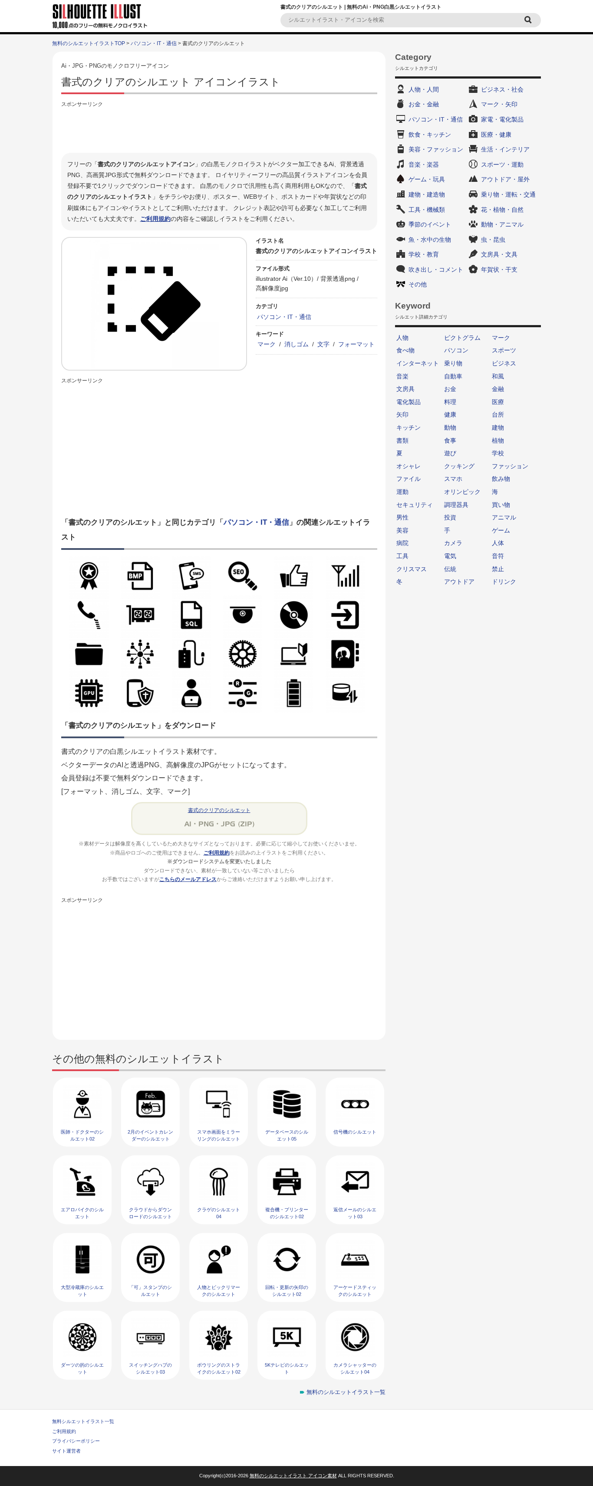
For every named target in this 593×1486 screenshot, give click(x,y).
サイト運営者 (66, 1450)
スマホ (453, 478)
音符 (498, 555)
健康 (450, 414)
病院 (402, 542)
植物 (498, 440)
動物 (450, 427)
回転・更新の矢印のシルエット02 (286, 1290)
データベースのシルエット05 (286, 1135)
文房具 (405, 388)
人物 (402, 337)
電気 (450, 555)
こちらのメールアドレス (188, 879)
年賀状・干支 (499, 269)
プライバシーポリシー (76, 1440)
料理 (450, 401)
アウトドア (459, 581)
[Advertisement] (219, 128)
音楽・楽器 (424, 164)
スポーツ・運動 (502, 164)
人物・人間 (424, 89)
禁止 (498, 568)
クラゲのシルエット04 (218, 1213)
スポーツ (504, 350)
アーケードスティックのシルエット (354, 1290)
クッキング (459, 466)
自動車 (453, 376)
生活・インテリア (505, 149)
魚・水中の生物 (430, 239)
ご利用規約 (155, 218)
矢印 (402, 414)
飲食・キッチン (430, 134)
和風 (498, 376)
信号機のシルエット (354, 1131)
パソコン (456, 350)
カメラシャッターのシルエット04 (354, 1368)
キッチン (408, 427)
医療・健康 (496, 134)
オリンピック (462, 491)
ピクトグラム (462, 337)
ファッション (510, 466)
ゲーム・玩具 (427, 179)
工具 (402, 555)
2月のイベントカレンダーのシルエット (150, 1135)
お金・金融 (424, 104)
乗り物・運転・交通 (508, 194)
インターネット (417, 363)
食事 (450, 440)
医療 (498, 401)
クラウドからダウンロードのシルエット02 (150, 1216)
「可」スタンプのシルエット (150, 1290)
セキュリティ (414, 504)
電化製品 (408, 401)
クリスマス (411, 568)
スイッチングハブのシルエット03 (150, 1368)
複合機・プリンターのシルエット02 (286, 1213)
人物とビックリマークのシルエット (218, 1290)
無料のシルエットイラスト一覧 (345, 1392)
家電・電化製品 (502, 119)
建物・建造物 (427, 194)
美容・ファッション (436, 149)
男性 (402, 517)
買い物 (501, 504)
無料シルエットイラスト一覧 (83, 1421)
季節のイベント (430, 224)
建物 (498, 427)
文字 (323, 344)
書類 (402, 440)
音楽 (402, 376)
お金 (450, 388)
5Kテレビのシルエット (287, 1368)
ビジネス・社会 (502, 89)
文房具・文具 (499, 254)
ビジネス (504, 363)
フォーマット (356, 344)
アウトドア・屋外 (505, 179)
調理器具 (456, 504)
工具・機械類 (427, 209)
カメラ (453, 542)
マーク (266, 344)
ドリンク (504, 581)
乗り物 (453, 363)
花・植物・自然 (502, 209)
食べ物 (405, 350)
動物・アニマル (502, 224)
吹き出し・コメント (436, 269)
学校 (498, 453)
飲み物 (501, 478)
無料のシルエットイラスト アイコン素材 (293, 1475)
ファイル (408, 478)
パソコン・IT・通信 (154, 43)
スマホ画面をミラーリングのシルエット (218, 1135)
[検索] (529, 20)
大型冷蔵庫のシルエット (82, 1290)
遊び (450, 453)
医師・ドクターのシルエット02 (82, 1135)
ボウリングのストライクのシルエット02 (218, 1368)
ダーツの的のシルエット (82, 1368)
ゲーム (501, 530)
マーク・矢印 (499, 104)
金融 (498, 388)
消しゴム (296, 344)
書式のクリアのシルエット (219, 810)
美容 (402, 530)
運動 (402, 491)
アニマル (504, 517)
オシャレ (408, 466)
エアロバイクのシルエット (82, 1213)
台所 (498, 414)
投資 (450, 517)
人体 (498, 542)
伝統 (450, 568)
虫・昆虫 (493, 239)
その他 (418, 284)
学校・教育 (424, 254)
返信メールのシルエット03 (354, 1213)
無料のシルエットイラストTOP (88, 43)
